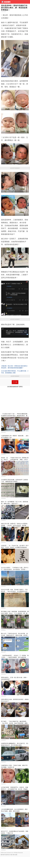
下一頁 (15, 382)
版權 (16, 854)
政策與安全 (7, 854)
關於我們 (3, 854)
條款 (11, 854)
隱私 (14, 854)
